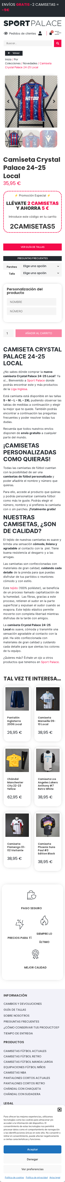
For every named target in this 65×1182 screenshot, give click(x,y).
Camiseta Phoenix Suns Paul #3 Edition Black (46, 849)
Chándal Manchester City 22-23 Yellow (15, 784)
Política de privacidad (37, 1177)
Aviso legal (54, 1177)
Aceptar (32, 1149)
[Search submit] (57, 43)
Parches (12, 266)
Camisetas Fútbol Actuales (25, 1051)
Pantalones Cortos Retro (24, 1083)
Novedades (30, 63)
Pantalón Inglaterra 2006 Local (14, 721)
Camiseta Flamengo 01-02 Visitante (16, 847)
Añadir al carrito (38, 333)
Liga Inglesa (19, 389)
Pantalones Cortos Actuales (27, 1078)
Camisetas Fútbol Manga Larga (28, 1062)
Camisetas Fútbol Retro (22, 1056)
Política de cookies (14, 1177)
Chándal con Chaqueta (22, 1089)
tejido (14, 588)
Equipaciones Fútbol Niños (25, 1067)
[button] (59, 1109)
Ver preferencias (32, 1169)
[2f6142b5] (31, 102)
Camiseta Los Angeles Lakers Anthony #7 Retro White (48, 784)
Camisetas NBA (15, 1072)
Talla (12, 273)
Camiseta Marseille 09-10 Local (46, 721)
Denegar (32, 1159)
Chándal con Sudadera (22, 1094)
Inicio (8, 59)
